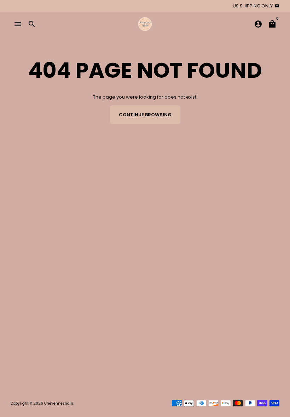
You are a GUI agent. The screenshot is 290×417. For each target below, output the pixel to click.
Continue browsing (145, 114)
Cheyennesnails (59, 403)
